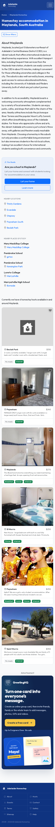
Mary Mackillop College (16, 243)
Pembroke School (13, 253)
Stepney (11, 215)
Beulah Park (12, 227)
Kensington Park (15, 266)
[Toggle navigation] (50, 5)
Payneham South (15, 221)
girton (10, 256)
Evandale (11, 209)
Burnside (11, 285)
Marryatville (12, 276)
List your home (27, 181)
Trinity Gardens (14, 203)
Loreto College (12, 272)
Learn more (27, 187)
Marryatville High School (17, 282)
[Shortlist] (50, 310)
